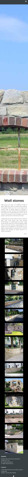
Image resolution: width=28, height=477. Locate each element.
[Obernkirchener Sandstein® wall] (14, 274)
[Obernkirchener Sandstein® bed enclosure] (14, 431)
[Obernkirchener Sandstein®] (14, 260)
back (25, 233)
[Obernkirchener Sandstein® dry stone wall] (14, 245)
